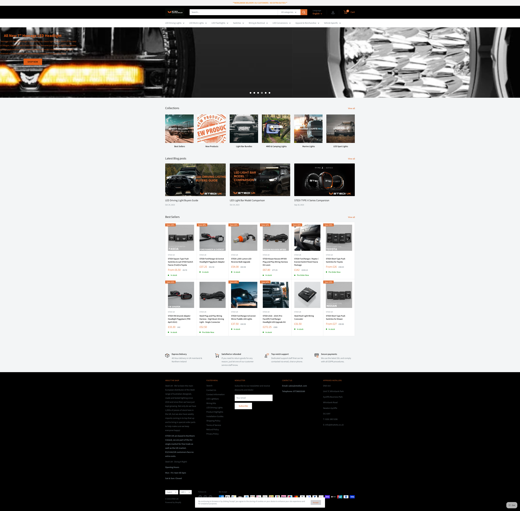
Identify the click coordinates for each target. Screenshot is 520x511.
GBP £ (183, 492)
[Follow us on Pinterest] (210, 497)
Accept (315, 502)
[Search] (303, 12)
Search (209, 385)
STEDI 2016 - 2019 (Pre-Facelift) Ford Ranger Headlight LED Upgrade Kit (274, 319)
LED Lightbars (212, 398)
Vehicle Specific (331, 23)
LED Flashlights (218, 23)
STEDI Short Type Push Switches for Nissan (335, 317)
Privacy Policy (212, 433)
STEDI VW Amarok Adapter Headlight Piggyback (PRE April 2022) (179, 319)
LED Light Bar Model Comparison (247, 200)
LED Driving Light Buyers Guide (181, 200)
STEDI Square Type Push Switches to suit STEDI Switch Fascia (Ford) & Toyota (180, 261)
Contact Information (215, 394)
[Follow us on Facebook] (200, 497)
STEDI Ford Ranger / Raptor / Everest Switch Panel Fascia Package (306, 261)
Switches (237, 23)
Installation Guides (214, 416)
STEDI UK (329, 255)
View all (351, 108)
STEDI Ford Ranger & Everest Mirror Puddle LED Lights (243, 317)
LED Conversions (280, 23)
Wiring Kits (211, 403)
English (169, 492)
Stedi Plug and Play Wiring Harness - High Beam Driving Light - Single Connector (211, 319)
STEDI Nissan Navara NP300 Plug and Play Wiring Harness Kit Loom (275, 261)
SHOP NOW (345, 84)
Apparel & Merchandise (305, 23)
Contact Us (211, 390)
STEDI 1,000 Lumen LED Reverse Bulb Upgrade (241, 260)
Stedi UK (171, 255)
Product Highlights (214, 411)
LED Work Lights (196, 23)
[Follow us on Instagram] (205, 497)
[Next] (354, 128)
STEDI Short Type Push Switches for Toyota (335, 260)
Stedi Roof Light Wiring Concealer (304, 317)
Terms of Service (213, 425)
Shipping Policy (213, 420)
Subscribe (243, 405)
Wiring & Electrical (257, 23)
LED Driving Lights (173, 23)
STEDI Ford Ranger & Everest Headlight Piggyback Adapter (212, 260)
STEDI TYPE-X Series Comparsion (311, 200)
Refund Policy (212, 429)
